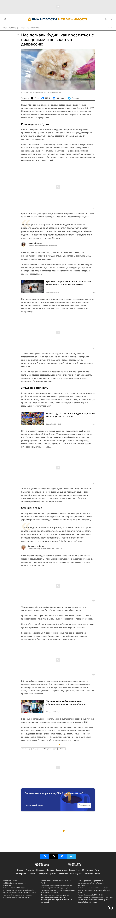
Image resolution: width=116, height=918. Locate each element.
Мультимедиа (87, 870)
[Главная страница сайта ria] (41, 19)
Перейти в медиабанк (54, 92)
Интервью (40, 870)
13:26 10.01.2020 (9, 28)
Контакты (89, 874)
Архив (97, 874)
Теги (97, 870)
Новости (20, 870)
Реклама (32, 874)
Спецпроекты (21, 874)
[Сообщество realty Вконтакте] (62, 856)
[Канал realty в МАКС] (44, 856)
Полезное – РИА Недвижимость (44, 749)
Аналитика (30, 870)
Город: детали (61, 870)
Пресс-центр (63, 874)
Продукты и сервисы (47, 874)
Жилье (61, 749)
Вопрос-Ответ (74, 870)
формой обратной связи (87, 902)
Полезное (50, 870)
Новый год (26, 749)
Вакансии (7, 885)
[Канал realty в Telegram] (71, 856)
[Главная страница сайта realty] (58, 19)
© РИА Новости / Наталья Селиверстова (33, 92)
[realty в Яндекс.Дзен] (53, 856)
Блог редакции (76, 874)
